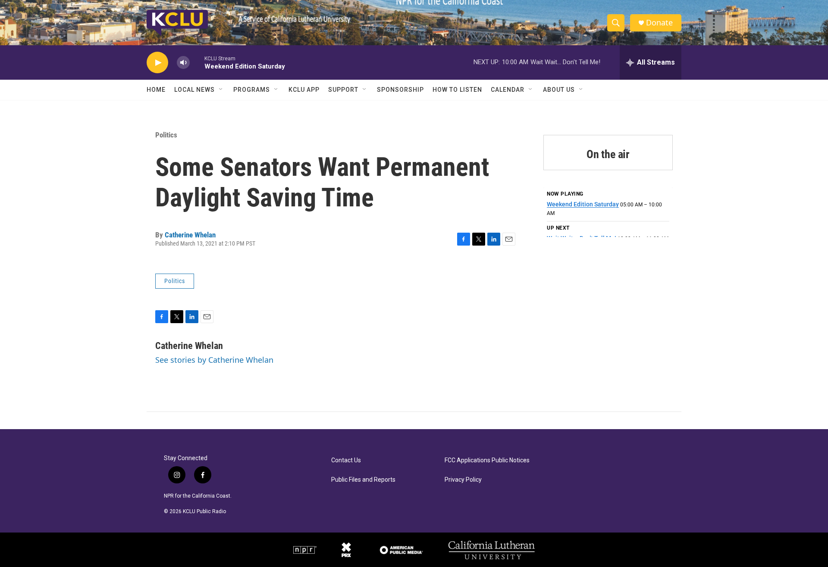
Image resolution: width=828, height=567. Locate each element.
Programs (251, 89)
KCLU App (304, 89)
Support (343, 89)
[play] (157, 63)
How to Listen (457, 89)
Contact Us (346, 460)
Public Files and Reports (363, 480)
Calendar (507, 89)
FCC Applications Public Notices (487, 460)
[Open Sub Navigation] (221, 89)
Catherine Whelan (190, 235)
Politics (166, 135)
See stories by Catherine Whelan (214, 360)
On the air (608, 154)
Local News (194, 89)
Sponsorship (400, 89)
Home (156, 89)
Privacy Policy (463, 480)
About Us (559, 89)
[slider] (197, 62)
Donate (659, 22)
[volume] (183, 62)
